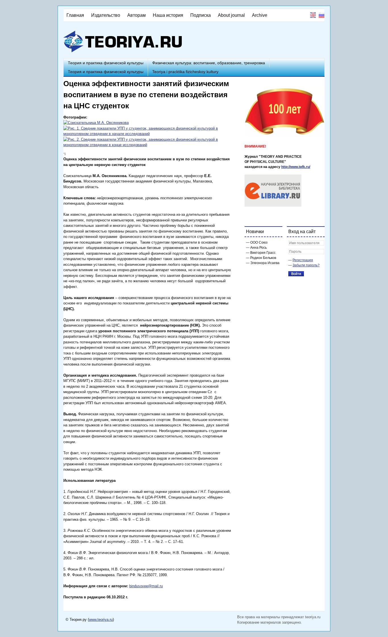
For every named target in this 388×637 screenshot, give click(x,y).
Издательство (105, 15)
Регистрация (303, 260)
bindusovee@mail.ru (146, 586)
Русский (321, 15)
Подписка (200, 15)
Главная (75, 15)
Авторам (136, 15)
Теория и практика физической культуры (105, 63)
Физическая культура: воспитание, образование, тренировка (208, 63)
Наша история (168, 15)
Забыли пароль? (306, 265)
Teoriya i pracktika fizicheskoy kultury (185, 71)
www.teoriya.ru (101, 619)
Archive (259, 15)
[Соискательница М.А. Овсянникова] (96, 123)
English (313, 15)
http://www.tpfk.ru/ (295, 167)
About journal (231, 15)
